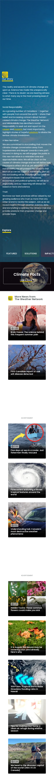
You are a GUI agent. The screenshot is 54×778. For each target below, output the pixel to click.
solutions (33, 132)
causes (6, 129)
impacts (18, 129)
